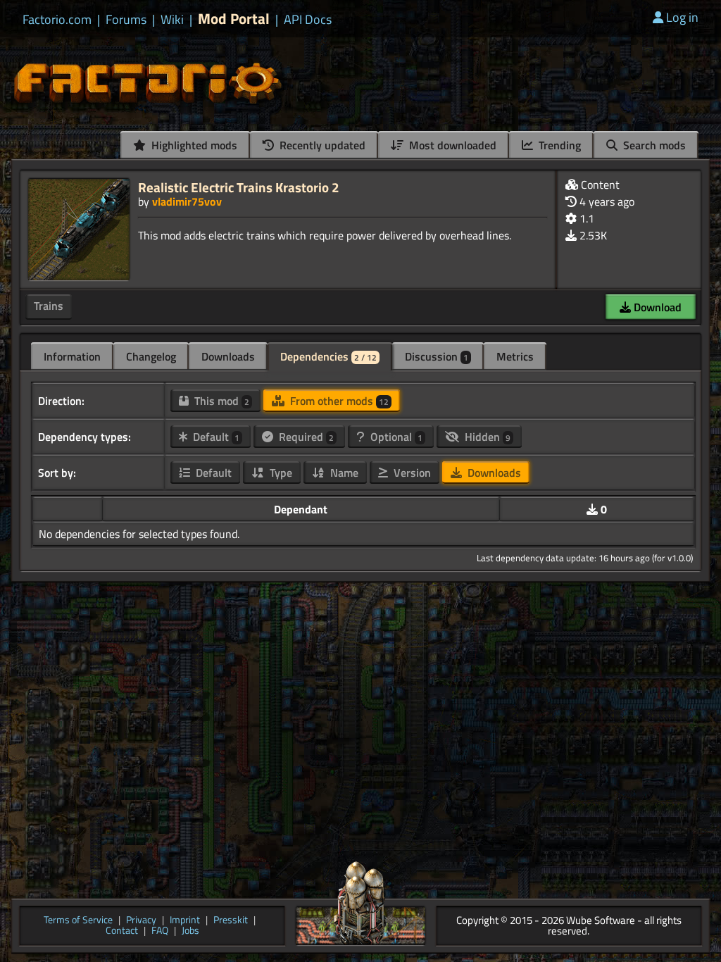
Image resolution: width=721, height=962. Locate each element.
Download (656, 307)
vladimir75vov (187, 201)
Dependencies (328, 356)
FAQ (159, 931)
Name (342, 472)
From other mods (338, 400)
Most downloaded (451, 145)
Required (305, 436)
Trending (558, 145)
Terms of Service (78, 921)
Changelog (151, 356)
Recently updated (321, 145)
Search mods (653, 145)
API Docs (308, 19)
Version (411, 472)
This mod (220, 400)
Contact (122, 931)
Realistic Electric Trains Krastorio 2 (238, 187)
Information (72, 356)
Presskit (230, 921)
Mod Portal (234, 18)
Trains (48, 305)
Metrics (515, 356)
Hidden (486, 436)
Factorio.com (57, 19)
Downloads (228, 356)
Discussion (436, 356)
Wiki (172, 19)
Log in (682, 17)
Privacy (141, 921)
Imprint (185, 921)
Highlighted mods (193, 145)
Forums (126, 19)
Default (214, 436)
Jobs (190, 931)
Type (279, 472)
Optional (395, 436)
